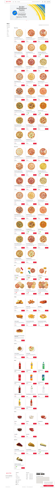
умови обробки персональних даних (48, 484)
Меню (15, 1)
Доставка (18, 1)
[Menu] (45, 2)
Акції (13, 1)
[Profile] (43, 2)
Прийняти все (49, 485)
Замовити (23, 41)
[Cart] (48, 2)
